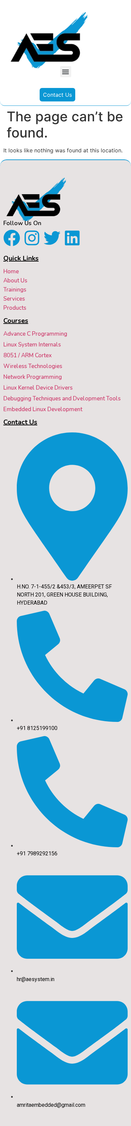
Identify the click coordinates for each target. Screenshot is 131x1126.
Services (14, 299)
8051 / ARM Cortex (27, 355)
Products (14, 308)
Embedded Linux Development (42, 409)
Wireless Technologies (32, 366)
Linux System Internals (32, 344)
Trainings (14, 290)
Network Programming (32, 377)
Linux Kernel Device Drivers (38, 388)
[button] (65, 71)
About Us (15, 280)
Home (11, 271)
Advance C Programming (35, 334)
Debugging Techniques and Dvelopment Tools (62, 398)
